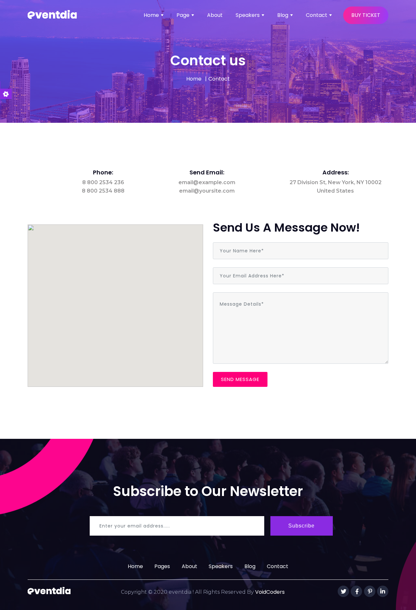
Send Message (240, 379)
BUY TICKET (365, 15)
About (215, 15)
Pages (162, 566)
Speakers (248, 15)
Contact (316, 15)
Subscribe (301, 525)
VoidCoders (270, 592)
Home (151, 15)
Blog (282, 15)
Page (182, 15)
